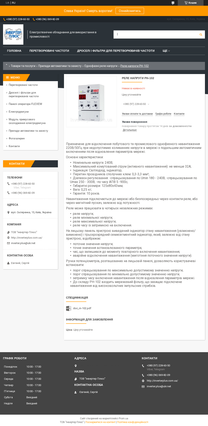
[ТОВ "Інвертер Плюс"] (13, 34)
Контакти (14, 146)
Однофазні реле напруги (100, 66)
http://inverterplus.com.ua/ (26, 237)
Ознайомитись (130, 11)
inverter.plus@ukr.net (23, 243)
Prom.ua (123, 418)
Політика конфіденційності (132, 422)
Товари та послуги (23, 66)
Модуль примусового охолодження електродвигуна (27, 121)
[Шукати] (201, 34)
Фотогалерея (17, 138)
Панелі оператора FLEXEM (25, 103)
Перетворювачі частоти (49, 50)
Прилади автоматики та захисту (59, 66)
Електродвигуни (19, 111)
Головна (14, 50)
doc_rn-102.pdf (82, 308)
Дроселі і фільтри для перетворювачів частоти (116, 50)
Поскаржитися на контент (100, 422)
